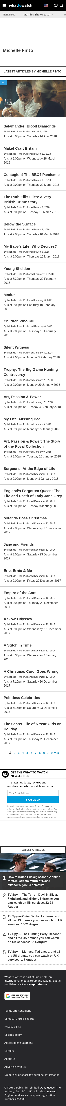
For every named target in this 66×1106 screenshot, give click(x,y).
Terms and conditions (17, 1010)
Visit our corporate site (32, 984)
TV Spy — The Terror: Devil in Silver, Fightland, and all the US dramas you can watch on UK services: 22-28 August (33, 900)
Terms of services (43, 806)
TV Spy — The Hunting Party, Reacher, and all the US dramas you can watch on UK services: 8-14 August (34, 938)
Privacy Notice (46, 809)
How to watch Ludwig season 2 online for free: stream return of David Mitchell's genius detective (34, 881)
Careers (9, 1050)
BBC (3, 82)
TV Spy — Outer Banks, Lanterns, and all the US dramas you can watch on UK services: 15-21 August (35, 920)
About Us (10, 1058)
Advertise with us (15, 1066)
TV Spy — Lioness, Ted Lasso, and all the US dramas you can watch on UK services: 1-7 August (34, 955)
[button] (4, 5)
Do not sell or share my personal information (32, 1074)
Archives (53, 752)
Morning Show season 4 (38, 14)
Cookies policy (13, 1034)
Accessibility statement (18, 1042)
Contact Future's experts (19, 1018)
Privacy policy (12, 1026)
